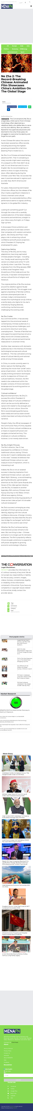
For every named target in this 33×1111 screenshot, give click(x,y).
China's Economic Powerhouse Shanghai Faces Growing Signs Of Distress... (14, 933)
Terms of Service (8, 1048)
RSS (11, 1098)
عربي (20, 2)
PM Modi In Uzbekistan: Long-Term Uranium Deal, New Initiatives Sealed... (24, 676)
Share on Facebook (12, 106)
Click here (15, 1042)
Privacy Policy (7, 1051)
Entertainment (10, 52)
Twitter (12, 1088)
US (5, 46)
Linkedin (12, 1095)
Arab (21, 46)
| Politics (5, 49)
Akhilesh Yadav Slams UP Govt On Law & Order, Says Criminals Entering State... (14, 794)
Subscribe (18, 1080)
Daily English (8, 1069)
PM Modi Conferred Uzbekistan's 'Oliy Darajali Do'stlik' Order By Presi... (24, 684)
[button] (25, 2)
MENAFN (5, 119)
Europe (14, 46)
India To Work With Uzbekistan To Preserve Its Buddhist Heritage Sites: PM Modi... (15, 816)
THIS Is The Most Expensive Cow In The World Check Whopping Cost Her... (24, 660)
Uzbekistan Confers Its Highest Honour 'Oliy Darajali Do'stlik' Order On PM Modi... (15, 773)
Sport (21, 52)
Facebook (13, 1086)
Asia (28, 46)
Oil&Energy (25, 49)
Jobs (5, 1060)
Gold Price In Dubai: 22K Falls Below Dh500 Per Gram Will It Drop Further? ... (15, 840)
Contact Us (7, 1053)
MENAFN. (12, 1106)
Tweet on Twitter (22, 106)
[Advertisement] (16, 25)
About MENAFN (8, 1057)
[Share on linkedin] (8, 109)
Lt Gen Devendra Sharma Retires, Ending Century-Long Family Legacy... (14, 954)
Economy (15, 49)
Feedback (6, 1062)
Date (3, 101)
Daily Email (13, 1093)
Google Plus (13, 1091)
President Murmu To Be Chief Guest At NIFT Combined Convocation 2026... (16, 907)
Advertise (6, 1055)
